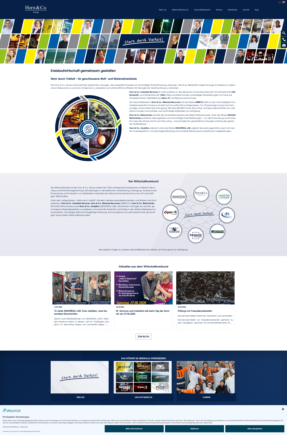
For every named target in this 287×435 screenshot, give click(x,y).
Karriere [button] (219, 10)
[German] (280, 2)
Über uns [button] (162, 10)
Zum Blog (143, 336)
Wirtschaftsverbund (180, 10)
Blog (257, 10)
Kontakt (246, 10)
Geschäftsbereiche (202, 10)
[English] (284, 2)
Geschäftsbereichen (140, 249)
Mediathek (232, 10)
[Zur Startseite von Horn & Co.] (36, 9)
